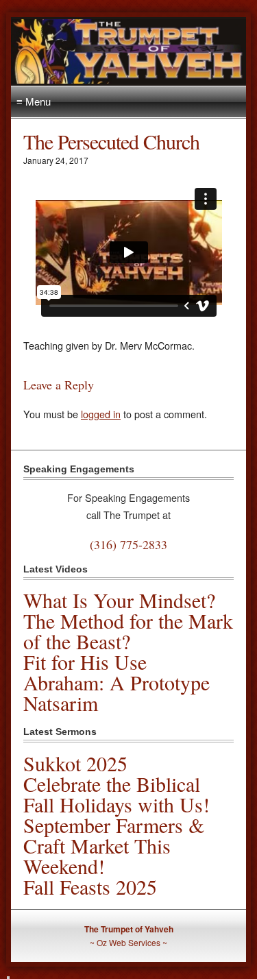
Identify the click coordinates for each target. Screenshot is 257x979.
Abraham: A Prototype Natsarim (116, 692)
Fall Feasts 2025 (90, 886)
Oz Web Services (128, 942)
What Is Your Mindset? (119, 600)
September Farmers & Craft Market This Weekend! (113, 845)
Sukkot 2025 (75, 763)
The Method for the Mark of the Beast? (128, 631)
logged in (101, 414)
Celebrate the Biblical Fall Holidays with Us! (116, 794)
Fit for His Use (85, 661)
